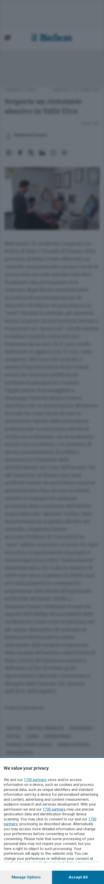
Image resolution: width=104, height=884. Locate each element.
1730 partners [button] (35, 780)
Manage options (26, 877)
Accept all (78, 877)
